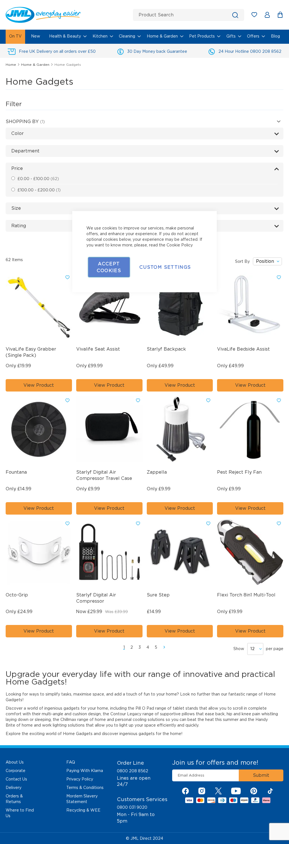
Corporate (15, 770)
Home (11, 64)
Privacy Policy (79, 779)
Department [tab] (25, 151)
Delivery (13, 787)
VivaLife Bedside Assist (243, 349)
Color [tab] (17, 133)
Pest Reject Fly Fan (239, 472)
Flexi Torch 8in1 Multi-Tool (246, 595)
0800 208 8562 (132, 771)
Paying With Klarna (84, 770)
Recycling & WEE (83, 810)
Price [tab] (17, 168)
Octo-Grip (17, 595)
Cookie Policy (180, 245)
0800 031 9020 (132, 807)
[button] (67, 277)
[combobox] (188, 15)
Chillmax (68, 719)
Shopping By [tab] (23, 121)
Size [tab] (16, 208)
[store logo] (67, 14)
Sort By (242, 261)
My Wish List (257, 16)
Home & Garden (36, 64)
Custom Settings (165, 267)
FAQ (70, 762)
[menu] (144, 37)
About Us (15, 762)
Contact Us (16, 779)
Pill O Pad (144, 708)
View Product (38, 385)
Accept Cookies (109, 267)
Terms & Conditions (85, 787)
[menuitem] (15, 37)
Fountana (16, 472)
